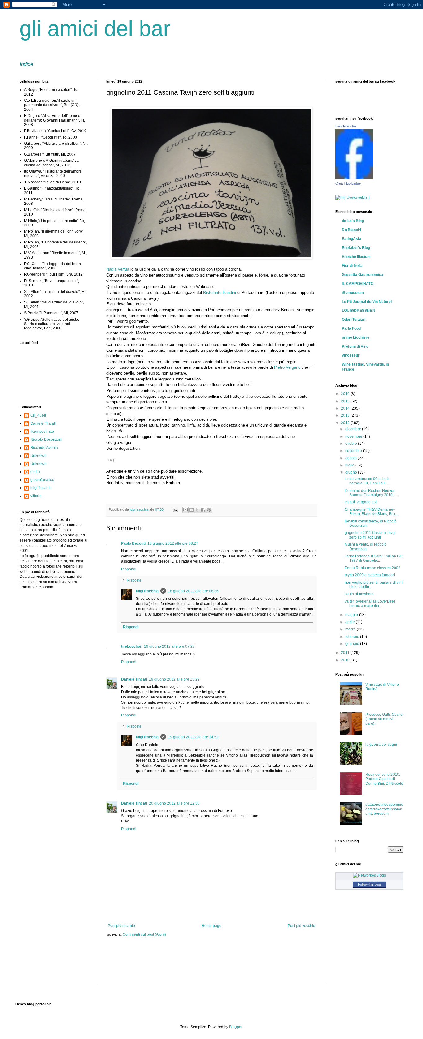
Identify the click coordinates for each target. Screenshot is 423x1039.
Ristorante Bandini (219, 292)
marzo (351, 629)
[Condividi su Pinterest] (209, 510)
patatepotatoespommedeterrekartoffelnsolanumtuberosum (384, 809)
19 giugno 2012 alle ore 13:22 (174, 679)
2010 (346, 660)
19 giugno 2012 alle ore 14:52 (193, 737)
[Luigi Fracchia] (354, 178)
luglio (350, 465)
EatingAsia (351, 239)
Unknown (38, 455)
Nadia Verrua (117, 269)
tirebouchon (131, 646)
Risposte (134, 580)
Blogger (235, 1027)
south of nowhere (359, 594)
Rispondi (128, 569)
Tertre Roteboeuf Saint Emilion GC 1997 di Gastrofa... (374, 558)
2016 (346, 394)
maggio (352, 614)
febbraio (352, 636)
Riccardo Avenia (44, 447)
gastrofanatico (42, 480)
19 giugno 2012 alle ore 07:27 (169, 646)
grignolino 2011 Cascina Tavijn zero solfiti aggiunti (371, 534)
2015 (346, 401)
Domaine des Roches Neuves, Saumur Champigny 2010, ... (371, 492)
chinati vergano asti (361, 502)
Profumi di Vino (355, 346)
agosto (351, 458)
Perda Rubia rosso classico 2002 (372, 568)
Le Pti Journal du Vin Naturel (367, 301)
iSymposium (353, 292)
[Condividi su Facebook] (203, 510)
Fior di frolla (352, 266)
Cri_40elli (38, 415)
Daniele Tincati (134, 679)
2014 (346, 408)
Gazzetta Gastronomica (362, 275)
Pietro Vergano (287, 367)
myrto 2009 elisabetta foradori (370, 575)
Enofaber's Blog (356, 248)
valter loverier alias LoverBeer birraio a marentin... (370, 603)
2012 (346, 423)
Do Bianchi (351, 230)
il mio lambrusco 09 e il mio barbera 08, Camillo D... (367, 481)
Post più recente (121, 926)
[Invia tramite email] (185, 510)
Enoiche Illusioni (356, 257)
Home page (211, 926)
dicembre (353, 429)
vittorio (35, 496)
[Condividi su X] (197, 510)
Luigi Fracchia (345, 126)
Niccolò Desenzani (46, 439)
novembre (354, 436)
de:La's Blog (353, 221)
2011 (346, 652)
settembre (354, 451)
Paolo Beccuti (133, 543)
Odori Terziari (353, 319)
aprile (350, 622)
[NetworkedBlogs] (369, 875)
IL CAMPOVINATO (357, 283)
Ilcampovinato (42, 431)
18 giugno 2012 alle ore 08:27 (172, 543)
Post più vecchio (301, 926)
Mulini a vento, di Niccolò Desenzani (366, 546)
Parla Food (351, 328)
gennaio (352, 644)
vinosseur (351, 355)
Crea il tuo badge (348, 183)
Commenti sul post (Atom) (144, 934)
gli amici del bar (95, 28)
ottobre (351, 443)
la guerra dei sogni (381, 744)
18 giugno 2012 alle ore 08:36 (193, 591)
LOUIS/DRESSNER (358, 310)
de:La (35, 472)
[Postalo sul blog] (191, 510)
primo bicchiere (355, 337)
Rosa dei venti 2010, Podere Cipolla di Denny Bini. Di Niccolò (384, 779)
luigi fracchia (139, 509)
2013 (346, 415)
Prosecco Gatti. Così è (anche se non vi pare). (384, 719)
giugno (351, 472)
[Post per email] (175, 509)
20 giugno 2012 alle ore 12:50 (174, 803)
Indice (26, 64)
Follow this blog (369, 884)
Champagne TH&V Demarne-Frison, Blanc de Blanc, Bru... (371, 511)
